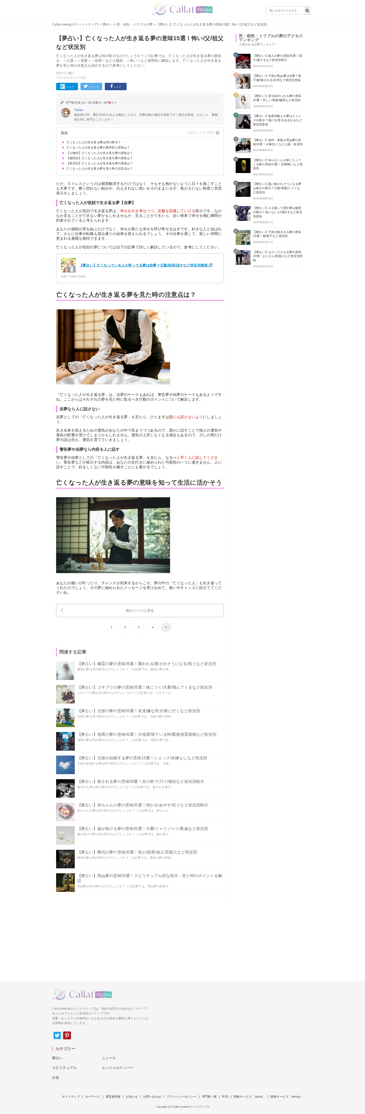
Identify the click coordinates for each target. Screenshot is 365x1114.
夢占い (107, 24)
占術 (55, 1078)
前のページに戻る (140, 611)
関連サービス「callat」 (249, 1096)
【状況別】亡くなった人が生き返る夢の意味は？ (100, 163)
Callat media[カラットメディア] (75, 24)
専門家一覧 (209, 1096)
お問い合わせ (152, 1096)
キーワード (92, 1096)
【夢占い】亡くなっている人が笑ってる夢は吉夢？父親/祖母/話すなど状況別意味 (143, 265)
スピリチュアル (64, 1068)
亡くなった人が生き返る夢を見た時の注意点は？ (100, 168)
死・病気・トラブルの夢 (135, 24)
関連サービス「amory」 (286, 1096)
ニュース (109, 1058)
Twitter (78, 110)
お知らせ (132, 1096)
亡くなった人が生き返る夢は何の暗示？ (94, 142)
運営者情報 (113, 1096)
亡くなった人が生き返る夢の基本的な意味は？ (98, 147)
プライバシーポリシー (181, 1096)
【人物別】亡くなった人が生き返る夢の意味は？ (100, 153)
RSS (225, 1096)
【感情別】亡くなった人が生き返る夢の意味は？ (100, 158)
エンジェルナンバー (117, 1068)
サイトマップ (71, 1096)
